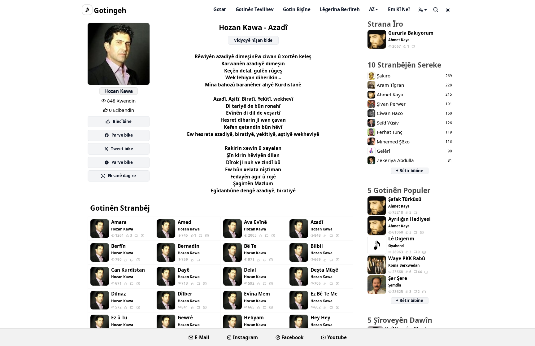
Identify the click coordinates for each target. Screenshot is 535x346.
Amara (119, 222)
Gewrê (185, 318)
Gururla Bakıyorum (410, 33)
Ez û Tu (119, 318)
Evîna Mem (257, 294)
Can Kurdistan (128, 270)
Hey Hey (320, 318)
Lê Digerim (401, 239)
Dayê (183, 270)
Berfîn (118, 246)
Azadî (317, 222)
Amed (184, 222)
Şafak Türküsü (404, 199)
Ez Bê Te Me (324, 294)
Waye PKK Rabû (406, 258)
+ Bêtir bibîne (409, 170)
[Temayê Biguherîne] (448, 10)
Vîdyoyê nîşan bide (253, 40)
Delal (250, 270)
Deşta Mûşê (324, 270)
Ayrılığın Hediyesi (409, 219)
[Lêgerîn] (422, 9)
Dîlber (185, 294)
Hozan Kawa (118, 91)
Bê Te (250, 246)
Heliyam (254, 318)
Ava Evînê (255, 222)
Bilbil (317, 246)
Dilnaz (118, 294)
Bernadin (188, 246)
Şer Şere (397, 278)
